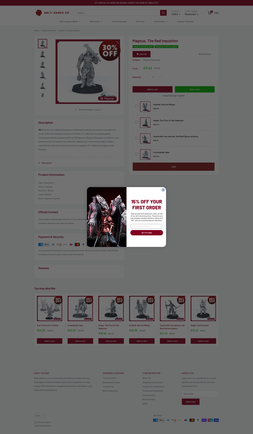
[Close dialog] (163, 189)
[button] (146, 236)
